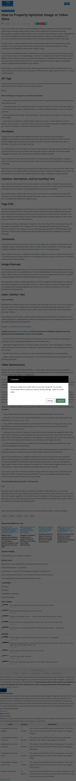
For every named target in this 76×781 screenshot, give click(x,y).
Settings (50, 401)
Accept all (60, 401)
